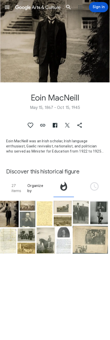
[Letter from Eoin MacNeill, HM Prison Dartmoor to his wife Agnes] (8, 241)
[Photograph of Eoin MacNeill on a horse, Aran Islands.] (45, 240)
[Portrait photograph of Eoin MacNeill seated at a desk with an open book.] (27, 219)
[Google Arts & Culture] (37, 7)
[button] (7, 7)
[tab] (63, 188)
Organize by (35, 188)
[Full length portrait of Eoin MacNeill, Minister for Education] (9, 214)
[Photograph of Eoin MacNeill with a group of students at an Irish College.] (27, 206)
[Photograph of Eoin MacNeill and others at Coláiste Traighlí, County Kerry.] (63, 207)
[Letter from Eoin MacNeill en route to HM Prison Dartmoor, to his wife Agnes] (44, 213)
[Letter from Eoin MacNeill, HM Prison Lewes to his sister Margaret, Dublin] (64, 246)
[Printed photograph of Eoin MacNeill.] (64, 232)
